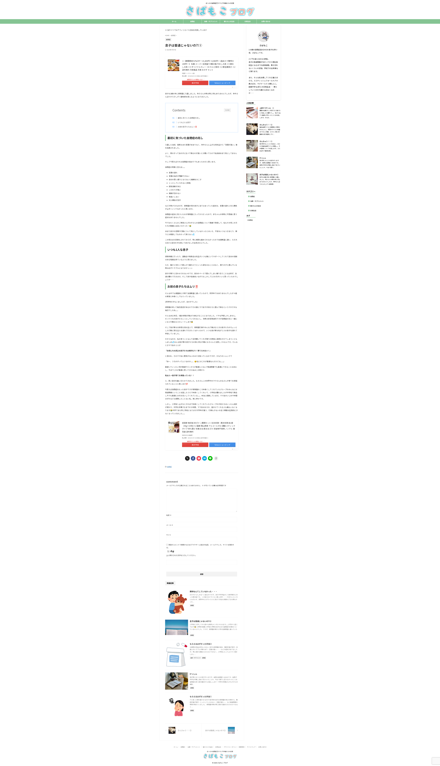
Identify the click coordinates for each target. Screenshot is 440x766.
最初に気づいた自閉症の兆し (189, 118)
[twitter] (187, 458)
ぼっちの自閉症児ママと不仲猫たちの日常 (220, 751)
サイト (168, 535)
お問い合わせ (265, 21)
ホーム (174, 21)
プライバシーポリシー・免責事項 (234, 747)
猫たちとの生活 (229, 21)
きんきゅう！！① (266, 141)
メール (169, 525)
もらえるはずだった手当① (201, 696)
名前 (168, 515)
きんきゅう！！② (266, 124)
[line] (210, 458)
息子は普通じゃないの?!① (269, 174)
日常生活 (247, 21)
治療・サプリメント (210, 21)
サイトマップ (251, 747)
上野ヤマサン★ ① (267, 108)
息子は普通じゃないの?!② (200, 621)
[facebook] (193, 458)
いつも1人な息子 (184, 122)
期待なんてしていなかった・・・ (203, 591)
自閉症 (192, 21)
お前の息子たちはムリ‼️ (187, 126)
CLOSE (227, 110)
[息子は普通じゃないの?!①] (204, 458)
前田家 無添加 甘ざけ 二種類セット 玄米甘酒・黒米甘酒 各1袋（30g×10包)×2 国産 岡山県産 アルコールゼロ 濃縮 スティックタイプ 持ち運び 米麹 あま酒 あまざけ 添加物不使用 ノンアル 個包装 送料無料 (208, 427)
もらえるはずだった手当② (201, 643)
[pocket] (199, 458)
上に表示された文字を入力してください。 (181, 555)
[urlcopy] (216, 458)
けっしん (193, 674)
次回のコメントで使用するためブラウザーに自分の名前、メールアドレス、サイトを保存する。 (200, 546)
